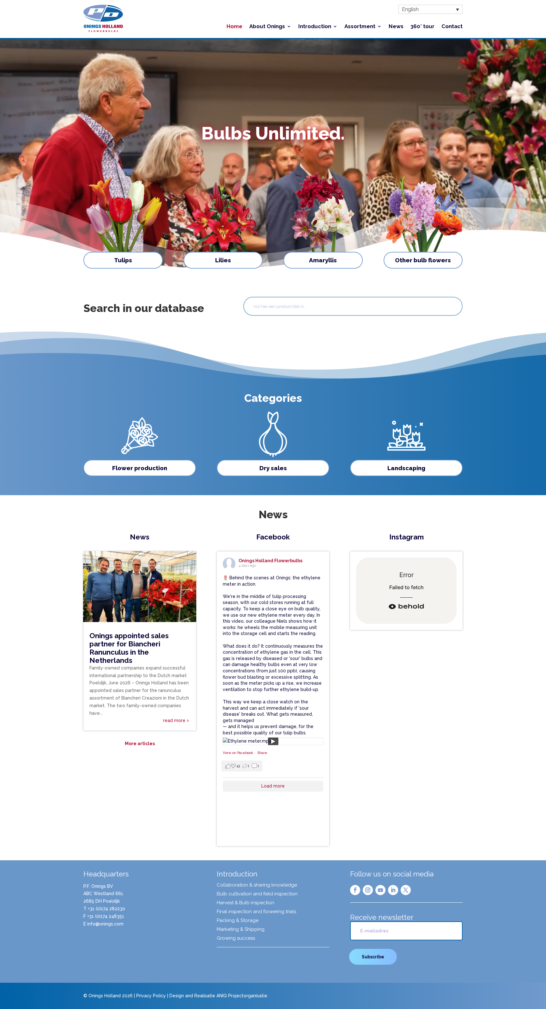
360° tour (422, 26)
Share (262, 753)
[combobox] (353, 306)
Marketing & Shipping (240, 929)
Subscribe (373, 956)
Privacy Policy (151, 995)
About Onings (267, 26)
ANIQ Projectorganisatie (241, 995)
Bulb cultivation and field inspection (257, 894)
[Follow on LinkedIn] (393, 890)
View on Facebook (238, 753)
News (396, 26)
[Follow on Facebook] (355, 890)
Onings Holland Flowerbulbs (270, 560)
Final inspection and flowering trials (256, 911)
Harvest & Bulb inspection (245, 903)
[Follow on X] (406, 890)
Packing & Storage (237, 920)
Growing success (236, 938)
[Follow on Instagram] (368, 890)
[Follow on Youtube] (380, 890)
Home (234, 26)
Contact (452, 26)
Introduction (314, 26)
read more (174, 720)
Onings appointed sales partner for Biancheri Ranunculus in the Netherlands (129, 648)
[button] (430, 9)
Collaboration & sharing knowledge (257, 885)
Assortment (359, 26)
